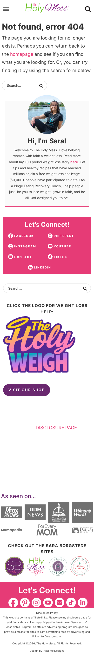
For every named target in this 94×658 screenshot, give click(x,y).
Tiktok (71, 602)
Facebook (13, 602)
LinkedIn (82, 602)
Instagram (36, 602)
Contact (59, 602)
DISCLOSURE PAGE (56, 428)
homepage (21, 54)
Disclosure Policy (47, 613)
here (74, 162)
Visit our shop (26, 390)
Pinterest (25, 602)
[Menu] (6, 9)
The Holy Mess (47, 8)
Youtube (48, 602)
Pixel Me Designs (53, 650)
